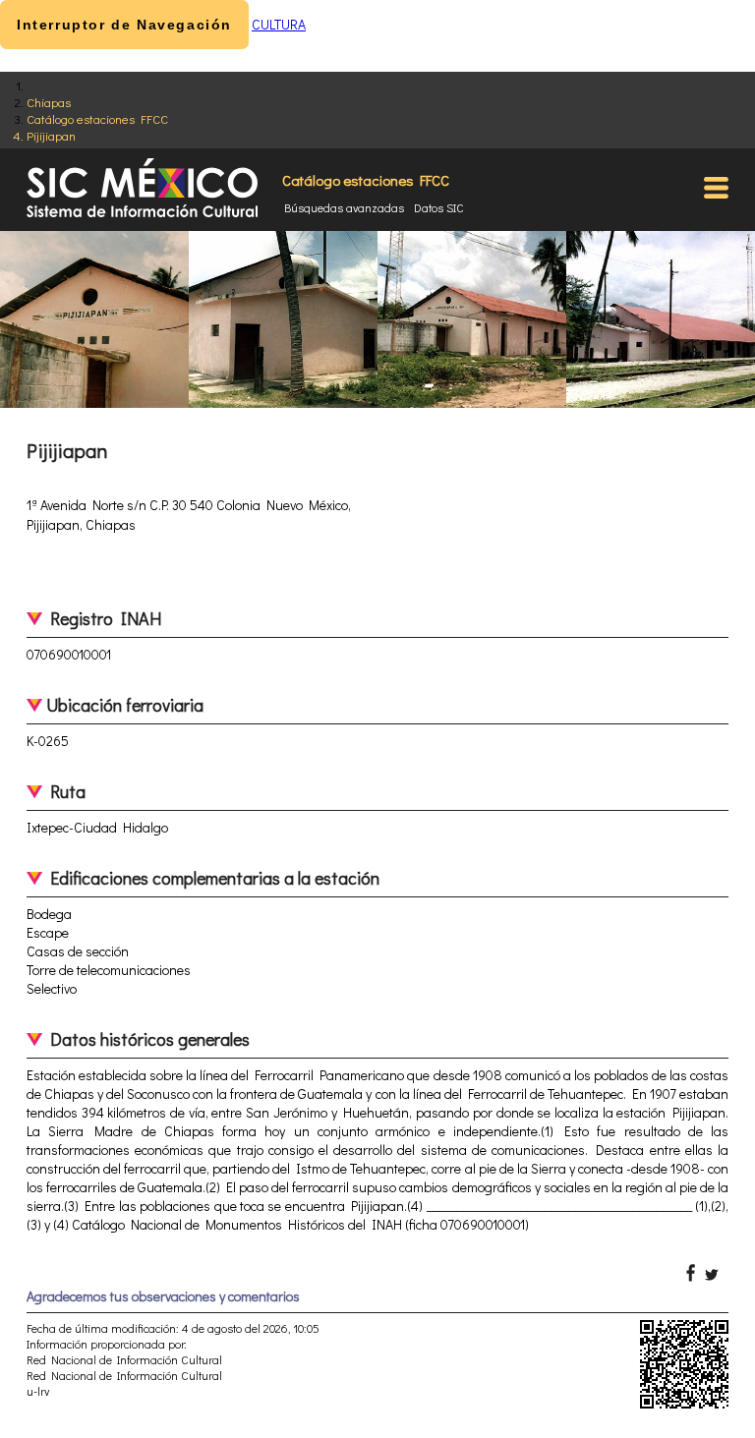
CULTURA (279, 24)
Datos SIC (439, 207)
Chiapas (49, 101)
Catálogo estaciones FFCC (97, 118)
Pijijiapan (51, 135)
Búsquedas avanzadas (344, 207)
